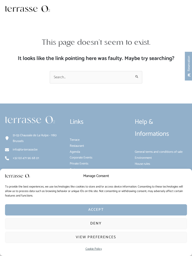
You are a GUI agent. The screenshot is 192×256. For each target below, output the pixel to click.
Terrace (75, 139)
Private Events (79, 163)
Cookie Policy (94, 248)
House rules (142, 163)
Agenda (75, 151)
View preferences (96, 237)
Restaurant (77, 145)
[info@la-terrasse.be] (21, 150)
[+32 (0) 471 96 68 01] (22, 158)
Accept (96, 209)
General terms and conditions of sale (158, 151)
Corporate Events (81, 157)
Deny (96, 223)
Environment (143, 157)
